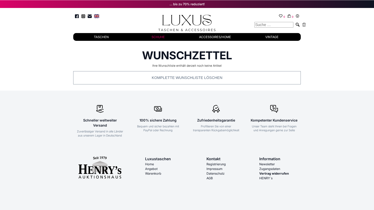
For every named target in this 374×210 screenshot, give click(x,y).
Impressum (214, 169)
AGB (209, 178)
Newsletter (267, 164)
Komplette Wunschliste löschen (187, 78)
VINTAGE (272, 37)
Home (149, 164)
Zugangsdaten (269, 169)
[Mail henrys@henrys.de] (90, 16)
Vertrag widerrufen (274, 173)
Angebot (151, 169)
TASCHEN (101, 37)
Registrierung (216, 164)
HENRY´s (266, 178)
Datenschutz (215, 173)
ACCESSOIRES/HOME (215, 37)
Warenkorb (153, 173)
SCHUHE (158, 37)
